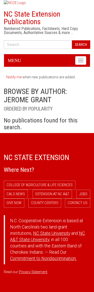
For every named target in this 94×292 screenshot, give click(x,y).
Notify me (14, 77)
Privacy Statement (33, 272)
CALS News (16, 194)
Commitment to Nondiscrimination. (43, 258)
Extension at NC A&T (52, 194)
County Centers (44, 203)
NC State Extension (36, 157)
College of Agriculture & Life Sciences (40, 185)
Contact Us (77, 203)
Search (81, 45)
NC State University (51, 233)
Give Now (14, 203)
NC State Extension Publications (32, 18)
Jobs (83, 194)
